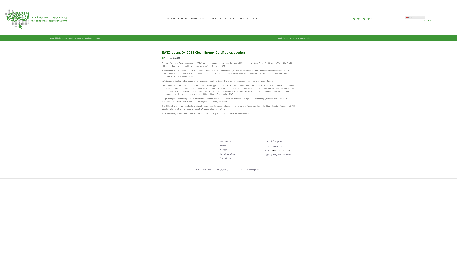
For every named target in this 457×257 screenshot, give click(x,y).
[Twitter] (281, 163)
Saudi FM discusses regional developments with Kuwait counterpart (44, 38)
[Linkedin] (268, 163)
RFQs (202, 18)
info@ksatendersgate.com (280, 150)
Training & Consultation (228, 18)
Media (241, 18)
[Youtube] (274, 163)
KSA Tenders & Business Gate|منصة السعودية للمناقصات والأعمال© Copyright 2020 (228, 170)
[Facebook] (287, 163)
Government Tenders (179, 18)
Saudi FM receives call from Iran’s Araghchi (262, 38)
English (410, 17)
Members (193, 18)
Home (166, 18)
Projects (212, 18)
